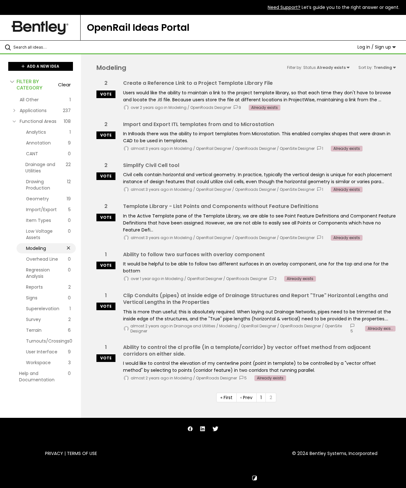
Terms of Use (82, 453)
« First (226, 397)
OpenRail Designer (213, 148)
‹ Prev (246, 397)
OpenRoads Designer (210, 107)
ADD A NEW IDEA (42, 66)
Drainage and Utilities (194, 326)
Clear (64, 84)
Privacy (54, 453)
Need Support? (284, 7)
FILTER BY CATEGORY (29, 84)
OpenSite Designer (297, 148)
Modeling (177, 107)
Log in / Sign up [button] (374, 47)
